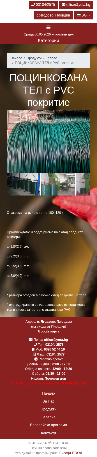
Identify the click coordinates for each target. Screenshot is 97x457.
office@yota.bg (78, 5)
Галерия (48, 417)
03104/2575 (45, 5)
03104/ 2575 (54, 344)
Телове (51, 58)
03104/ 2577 (55, 354)
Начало (16, 58)
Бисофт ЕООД (70, 453)
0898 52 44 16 (54, 349)
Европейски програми (48, 425)
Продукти (34, 58)
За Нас (48, 401)
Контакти (48, 433)
